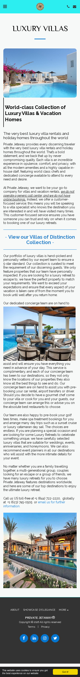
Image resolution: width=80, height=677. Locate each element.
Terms (31, 626)
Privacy (45, 626)
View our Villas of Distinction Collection (41, 239)
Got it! (65, 671)
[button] (5, 6)
